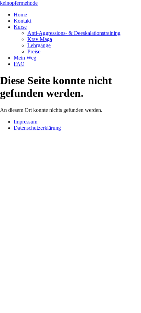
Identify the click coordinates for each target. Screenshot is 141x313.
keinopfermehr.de (19, 3)
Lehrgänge (39, 45)
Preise (33, 51)
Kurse (20, 27)
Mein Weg (25, 58)
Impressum (25, 122)
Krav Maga (39, 39)
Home (20, 14)
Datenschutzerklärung (37, 128)
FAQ (19, 64)
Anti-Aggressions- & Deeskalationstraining (73, 33)
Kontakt (22, 21)
